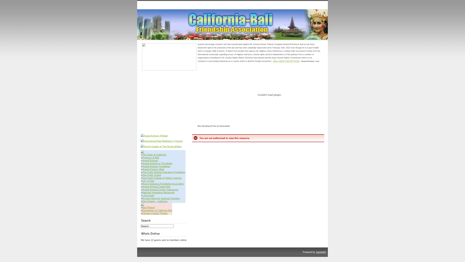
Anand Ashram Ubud (153, 169)
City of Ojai (148, 181)
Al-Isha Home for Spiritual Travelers (161, 198)
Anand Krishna (150, 160)
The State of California (154, 154)
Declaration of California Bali (157, 210)
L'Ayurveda (148, 195)
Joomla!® (321, 252)
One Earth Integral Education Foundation (163, 172)
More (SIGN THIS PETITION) (286, 61)
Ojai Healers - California (154, 201)
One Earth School (151, 175)
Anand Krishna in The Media (157, 163)
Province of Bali (150, 157)
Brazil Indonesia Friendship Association (163, 183)
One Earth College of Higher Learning (161, 178)
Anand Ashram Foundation (156, 166)
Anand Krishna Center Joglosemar (160, 189)
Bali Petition (148, 207)
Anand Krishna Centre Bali (156, 186)
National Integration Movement (158, 192)
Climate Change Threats (155, 213)
